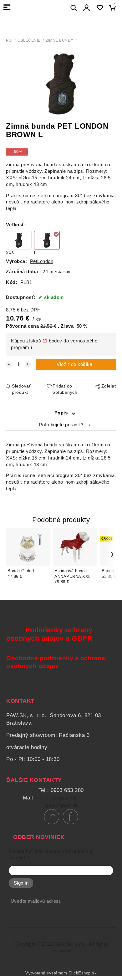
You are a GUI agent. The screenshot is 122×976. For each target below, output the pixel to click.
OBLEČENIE (29, 40)
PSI (9, 40)
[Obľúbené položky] (99, 8)
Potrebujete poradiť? (61, 424)
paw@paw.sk (62, 805)
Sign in (21, 883)
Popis (61, 412)
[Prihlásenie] (86, 8)
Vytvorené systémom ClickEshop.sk (61, 973)
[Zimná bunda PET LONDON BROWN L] (61, 83)
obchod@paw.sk (57, 798)
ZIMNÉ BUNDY (60, 40)
